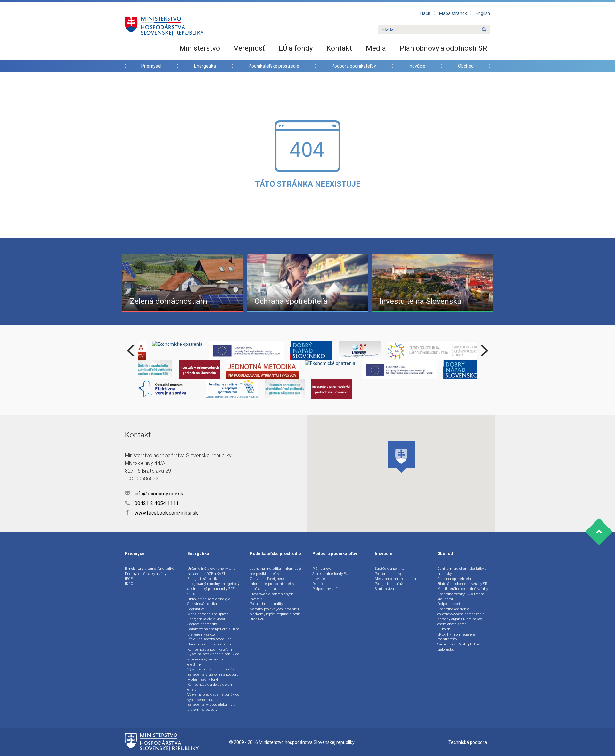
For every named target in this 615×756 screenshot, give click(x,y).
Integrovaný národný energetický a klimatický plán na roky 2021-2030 (213, 589)
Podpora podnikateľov (354, 66)
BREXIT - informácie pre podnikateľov (456, 637)
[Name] (484, 30)
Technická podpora (467, 742)
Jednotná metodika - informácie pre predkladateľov (275, 571)
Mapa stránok (453, 13)
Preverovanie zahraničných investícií (271, 596)
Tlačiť (424, 13)
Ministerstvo (199, 48)
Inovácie (417, 66)
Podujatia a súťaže (390, 584)
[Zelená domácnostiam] (182, 282)
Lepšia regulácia (263, 589)
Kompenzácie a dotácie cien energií (209, 687)
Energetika (205, 66)
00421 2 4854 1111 (156, 503)
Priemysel (151, 66)
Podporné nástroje (389, 574)
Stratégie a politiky (389, 569)
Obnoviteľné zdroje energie (208, 599)
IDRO (129, 584)
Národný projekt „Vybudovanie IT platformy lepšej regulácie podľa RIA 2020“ (275, 614)
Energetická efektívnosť (206, 619)
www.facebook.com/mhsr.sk (162, 513)
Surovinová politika (202, 604)
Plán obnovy (321, 569)
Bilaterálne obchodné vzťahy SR (462, 584)
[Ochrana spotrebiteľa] (307, 282)
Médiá (376, 48)
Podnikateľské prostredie (274, 66)
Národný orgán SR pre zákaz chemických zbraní (459, 621)
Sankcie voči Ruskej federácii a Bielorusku (462, 647)
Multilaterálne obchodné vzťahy (462, 589)
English (483, 13)
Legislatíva (196, 609)
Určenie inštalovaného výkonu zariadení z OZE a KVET (211, 571)
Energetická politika (203, 579)
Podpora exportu (450, 604)
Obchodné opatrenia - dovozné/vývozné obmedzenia (461, 611)
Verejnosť (249, 48)
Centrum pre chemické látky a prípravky (462, 571)
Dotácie (318, 584)
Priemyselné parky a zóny (145, 574)
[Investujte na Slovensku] (432, 282)
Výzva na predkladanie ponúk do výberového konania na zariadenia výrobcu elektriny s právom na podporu (213, 702)
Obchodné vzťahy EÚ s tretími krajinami (461, 596)
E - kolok (443, 629)
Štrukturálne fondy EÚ (330, 574)
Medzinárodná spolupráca (208, 614)
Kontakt (339, 48)
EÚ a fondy (296, 48)
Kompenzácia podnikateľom (209, 649)
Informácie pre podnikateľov (272, 584)
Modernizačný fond (202, 679)
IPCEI (129, 579)
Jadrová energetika (202, 624)
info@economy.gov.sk (158, 494)
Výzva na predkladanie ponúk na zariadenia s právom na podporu (213, 672)
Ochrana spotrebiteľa (454, 579)
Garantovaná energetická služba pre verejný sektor (213, 631)
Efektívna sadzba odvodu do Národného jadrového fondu (209, 641)
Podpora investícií (326, 589)
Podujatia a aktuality (266, 604)
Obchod (466, 66)
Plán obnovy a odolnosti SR (443, 48)
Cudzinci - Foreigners (267, 579)
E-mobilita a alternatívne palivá (150, 569)
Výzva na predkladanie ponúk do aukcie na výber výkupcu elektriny (213, 659)
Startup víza (384, 589)
